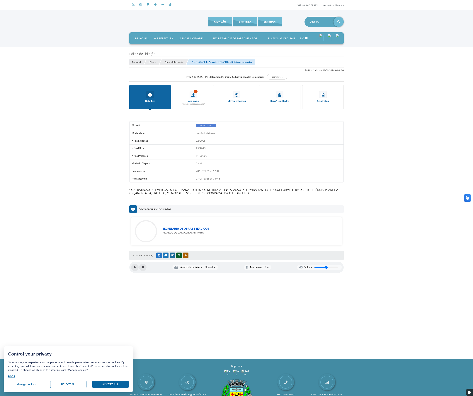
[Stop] (143, 267)
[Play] (135, 267)
